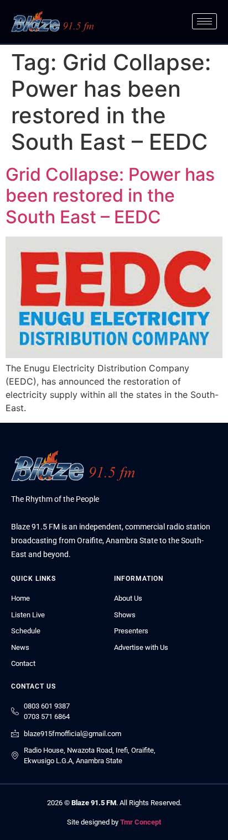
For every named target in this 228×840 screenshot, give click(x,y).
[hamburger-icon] (204, 21)
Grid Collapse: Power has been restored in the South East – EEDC (110, 196)
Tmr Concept (140, 822)
